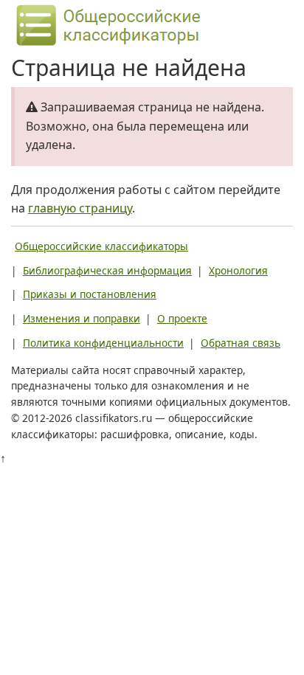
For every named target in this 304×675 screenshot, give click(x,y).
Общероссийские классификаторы (101, 246)
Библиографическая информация (107, 270)
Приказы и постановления (89, 294)
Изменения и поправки (81, 318)
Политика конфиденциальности (103, 343)
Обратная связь (240, 343)
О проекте (182, 318)
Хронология (238, 270)
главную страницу (80, 208)
